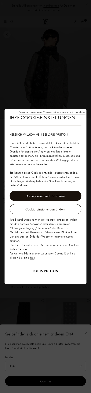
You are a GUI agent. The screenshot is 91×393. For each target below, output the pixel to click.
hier (32, 258)
